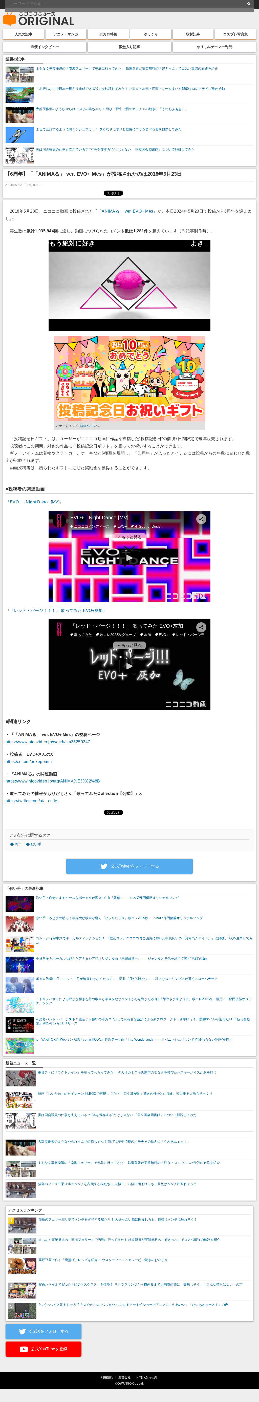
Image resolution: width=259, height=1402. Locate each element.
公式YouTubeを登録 (48, 1349)
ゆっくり (151, 34)
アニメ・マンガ (65, 34)
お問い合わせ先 (146, 1377)
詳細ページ (88, 426)
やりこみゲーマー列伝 (214, 47)
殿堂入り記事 (129, 47)
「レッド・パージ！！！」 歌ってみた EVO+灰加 (56, 610)
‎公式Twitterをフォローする (134, 866)
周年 (18, 844)
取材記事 (193, 34)
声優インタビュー (45, 47)
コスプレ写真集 (235, 34)
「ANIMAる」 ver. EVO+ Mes (125, 211)
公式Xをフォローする (48, 1331)
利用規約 (107, 1377)
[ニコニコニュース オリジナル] (38, 19)
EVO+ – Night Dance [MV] (35, 502)
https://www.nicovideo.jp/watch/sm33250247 (48, 742)
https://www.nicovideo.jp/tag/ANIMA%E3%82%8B (53, 781)
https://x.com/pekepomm (29, 761)
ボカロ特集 (108, 34)
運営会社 (124, 1377)
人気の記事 (23, 34)
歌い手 (36, 844)
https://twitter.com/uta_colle (31, 801)
